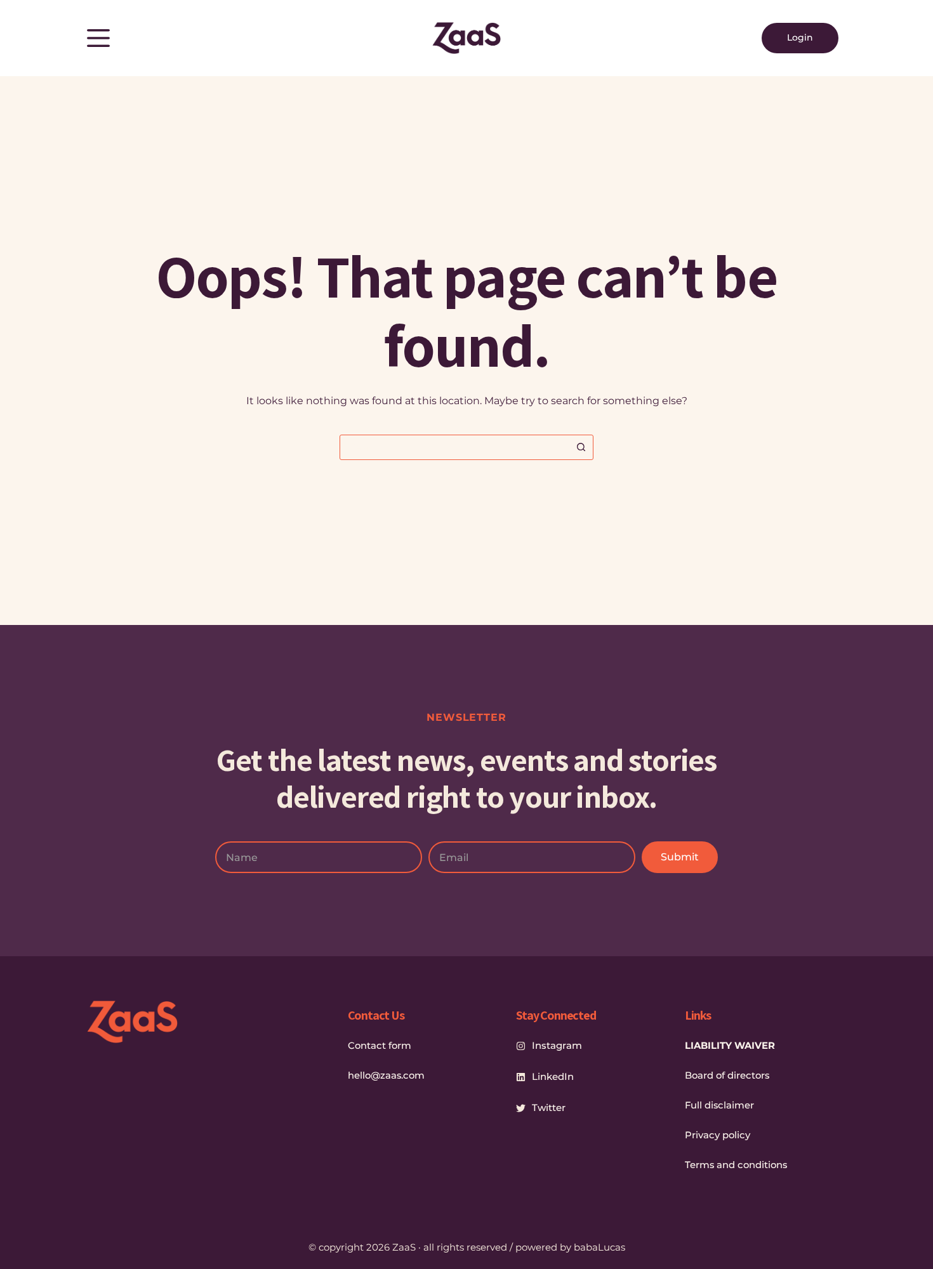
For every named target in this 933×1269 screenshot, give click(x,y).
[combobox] (454, 447)
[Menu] (98, 38)
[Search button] (581, 447)
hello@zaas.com (386, 1075)
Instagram (557, 1045)
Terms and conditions (736, 1165)
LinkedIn (553, 1076)
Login (800, 37)
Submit (680, 857)
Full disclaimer (719, 1105)
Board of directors (727, 1075)
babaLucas (599, 1247)
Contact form (379, 1045)
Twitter (549, 1107)
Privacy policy (717, 1135)
